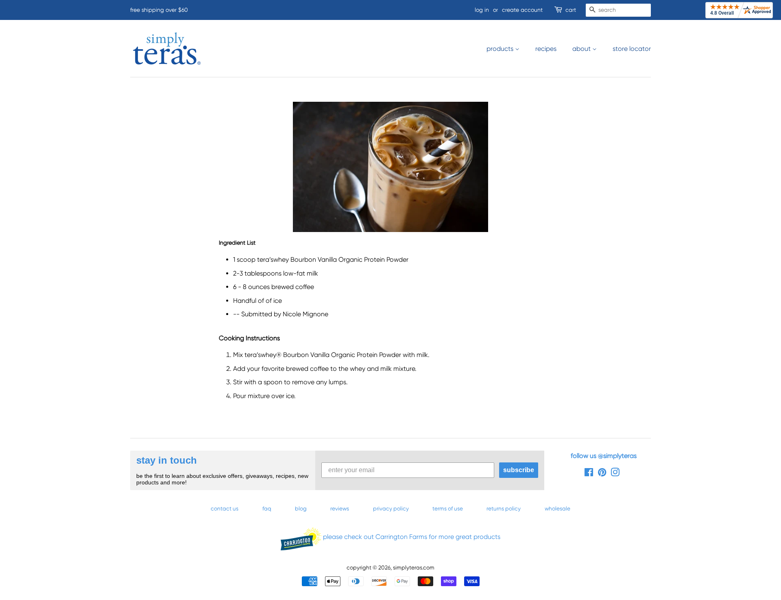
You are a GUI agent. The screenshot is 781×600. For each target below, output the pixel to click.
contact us (224, 508)
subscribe (518, 469)
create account (522, 10)
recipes (545, 49)
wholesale (557, 508)
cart (570, 10)
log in (482, 10)
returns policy (503, 508)
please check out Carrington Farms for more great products (410, 537)
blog (301, 508)
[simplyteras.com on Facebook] (588, 474)
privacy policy (391, 508)
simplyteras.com (413, 567)
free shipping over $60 (159, 10)
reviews (339, 508)
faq (266, 508)
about (582, 49)
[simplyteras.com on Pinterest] (602, 474)
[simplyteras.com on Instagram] (615, 474)
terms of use (447, 508)
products (500, 49)
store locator (632, 49)
